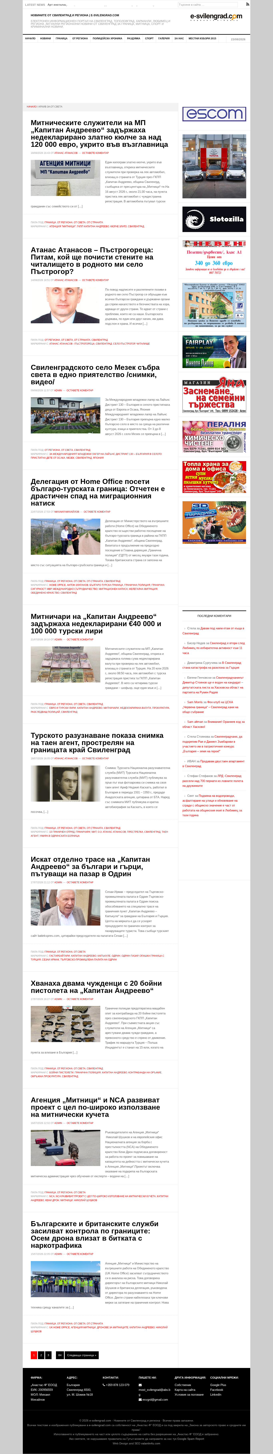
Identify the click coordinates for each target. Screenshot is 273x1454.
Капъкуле (104, 955)
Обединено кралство (45, 592)
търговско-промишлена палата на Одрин (88, 959)
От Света (80, 222)
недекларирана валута (135, 708)
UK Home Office (59, 1327)
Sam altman (195, 721)
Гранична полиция (137, 585)
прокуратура (160, 708)
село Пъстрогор (124, 343)
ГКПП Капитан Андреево (93, 226)
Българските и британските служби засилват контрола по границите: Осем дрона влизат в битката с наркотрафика (94, 1234)
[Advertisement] (136, 73)
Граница (50, 222)
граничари (83, 831)
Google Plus (218, 1385)
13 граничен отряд (62, 831)
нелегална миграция (143, 589)
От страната (95, 222)
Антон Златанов (77, 585)
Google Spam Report (190, 1438)
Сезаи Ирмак (50, 959)
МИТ (94, 831)
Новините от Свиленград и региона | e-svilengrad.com (75, 15)
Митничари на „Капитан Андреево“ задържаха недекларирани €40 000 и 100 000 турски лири (96, 623)
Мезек (70, 457)
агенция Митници (83, 1327)
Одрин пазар (130, 955)
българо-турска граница (106, 585)
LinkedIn (215, 1394)
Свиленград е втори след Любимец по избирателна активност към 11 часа (213, 648)
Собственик (183, 1385)
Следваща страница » (81, 1355)
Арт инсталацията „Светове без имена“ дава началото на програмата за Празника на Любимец (115, 4)
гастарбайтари (59, 955)
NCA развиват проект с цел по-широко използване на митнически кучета (106, 1196)
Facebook (216, 1389)
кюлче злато (118, 226)
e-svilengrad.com (100, 1420)
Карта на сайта (185, 1389)
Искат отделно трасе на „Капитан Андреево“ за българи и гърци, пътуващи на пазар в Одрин (90, 866)
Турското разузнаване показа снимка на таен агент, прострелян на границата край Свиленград (97, 742)
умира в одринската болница (60, 835)
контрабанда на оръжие (144, 1072)
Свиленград (136, 226)
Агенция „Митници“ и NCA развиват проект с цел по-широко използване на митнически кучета (95, 1107)
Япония (98, 457)
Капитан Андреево (89, 708)
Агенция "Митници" (62, 226)
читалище (143, 343)
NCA (52, 1196)
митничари (111, 708)
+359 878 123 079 (117, 1385)
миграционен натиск (113, 589)
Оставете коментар (95, 153)
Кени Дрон (52, 1200)
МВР (49, 589)
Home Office (57, 585)
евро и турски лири (62, 708)
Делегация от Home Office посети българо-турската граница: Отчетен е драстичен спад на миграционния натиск (98, 492)
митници (66, 1200)
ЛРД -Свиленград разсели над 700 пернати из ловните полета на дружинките (212, 780)
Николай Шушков (85, 1200)
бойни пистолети (61, 1072)
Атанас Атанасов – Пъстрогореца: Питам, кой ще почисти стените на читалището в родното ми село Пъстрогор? (92, 261)
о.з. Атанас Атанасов (112, 831)
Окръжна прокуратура (46, 1076)
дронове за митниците (112, 1327)
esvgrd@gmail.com (155, 1399)
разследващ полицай (45, 712)
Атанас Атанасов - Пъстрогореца (72, 343)
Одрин (116, 955)
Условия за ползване (189, 1394)
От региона (65, 222)
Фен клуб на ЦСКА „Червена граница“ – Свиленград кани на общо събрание (210, 707)
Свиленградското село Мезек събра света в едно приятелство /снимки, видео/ (95, 374)
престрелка (135, 831)
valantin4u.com (150, 1443)
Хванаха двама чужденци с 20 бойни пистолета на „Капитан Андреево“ (96, 987)
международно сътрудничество (75, 589)
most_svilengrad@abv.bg (154, 1392)
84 (60, 1355)
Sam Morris (195, 702)
